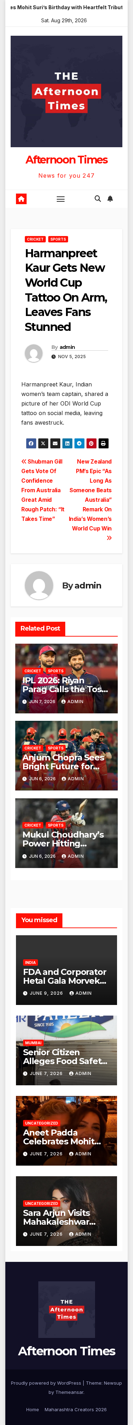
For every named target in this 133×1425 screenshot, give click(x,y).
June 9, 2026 (47, 993)
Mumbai (33, 1043)
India (30, 962)
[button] (98, 198)
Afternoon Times (66, 159)
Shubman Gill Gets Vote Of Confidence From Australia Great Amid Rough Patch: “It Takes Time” (43, 490)
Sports (58, 239)
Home (32, 1409)
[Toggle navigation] (60, 199)
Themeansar (69, 1392)
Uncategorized (41, 1123)
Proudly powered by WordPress (47, 1383)
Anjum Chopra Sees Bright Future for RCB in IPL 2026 (63, 766)
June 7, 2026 (47, 1073)
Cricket (35, 239)
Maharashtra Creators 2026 (76, 1409)
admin (67, 347)
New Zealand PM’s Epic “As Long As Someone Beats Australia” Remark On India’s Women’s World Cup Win (90, 495)
